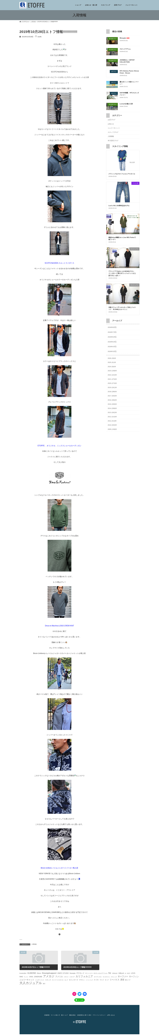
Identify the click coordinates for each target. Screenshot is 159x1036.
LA (125, 973)
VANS (31, 976)
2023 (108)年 (112, 371)
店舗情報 (46, 1015)
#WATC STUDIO (63, 973)
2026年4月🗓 (112, 347)
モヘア (107, 980)
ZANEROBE (38, 976)
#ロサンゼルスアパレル (100, 973)
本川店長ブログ (113, 140)
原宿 (122, 980)
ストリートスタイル (57, 980)
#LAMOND (31, 973)
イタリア (72, 976)
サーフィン (134, 976)
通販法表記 (72, 1015)
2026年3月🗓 (112, 351)
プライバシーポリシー (99, 1015)
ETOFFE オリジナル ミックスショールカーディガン (59, 446)
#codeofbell (22, 973)
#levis (39, 973)
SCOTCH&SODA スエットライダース (59, 263)
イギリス (66, 976)
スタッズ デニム (125, 49)
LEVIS (133, 973)
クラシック (114, 976)
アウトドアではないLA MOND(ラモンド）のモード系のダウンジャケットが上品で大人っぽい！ (122, 273)
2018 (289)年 (112, 392)
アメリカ (59, 977)
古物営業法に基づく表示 (84, 1015)
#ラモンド (80, 973)
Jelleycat (114, 973)
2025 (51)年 (112, 362)
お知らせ (111, 124)
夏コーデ (127, 980)
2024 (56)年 (112, 366)
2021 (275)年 (112, 379)
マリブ (102, 980)
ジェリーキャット (114, 128)
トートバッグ (89, 979)
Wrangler (125, 38)
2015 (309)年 (112, 404)
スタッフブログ (113, 132)
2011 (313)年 (112, 421)
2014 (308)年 (112, 408)
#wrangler (73, 973)
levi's (128, 973)
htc (109, 973)
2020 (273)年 (112, 383)
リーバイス (114, 980)
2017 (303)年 (112, 396)
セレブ (66, 979)
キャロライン (106, 976)
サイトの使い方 (55, 1015)
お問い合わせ (111, 1015)
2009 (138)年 (112, 429)
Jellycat (121, 973)
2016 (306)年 (112, 400)
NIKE (21, 976)
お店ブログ (111, 120)
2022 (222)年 (112, 375)
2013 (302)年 (112, 412)
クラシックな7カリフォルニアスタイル (121, 174)
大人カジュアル (30, 982)
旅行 (44, 983)
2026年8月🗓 (112, 327)
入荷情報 (34, 944)
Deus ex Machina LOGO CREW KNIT (59, 626)
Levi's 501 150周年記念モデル (118, 205)
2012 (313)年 (112, 417)
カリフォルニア (84, 976)
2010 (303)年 (112, 425)
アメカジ (48, 976)
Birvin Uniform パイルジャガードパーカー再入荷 (59, 868)
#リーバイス (89, 973)
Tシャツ (26, 976)
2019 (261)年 (112, 387)
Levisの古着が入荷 (126, 104)
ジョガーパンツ (39, 980)
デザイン (82, 980)
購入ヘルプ (64, 1015)
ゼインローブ (73, 980)
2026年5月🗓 (112, 342)
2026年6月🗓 (112, 337)
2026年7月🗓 (112, 332)
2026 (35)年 (112, 358)
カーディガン (98, 976)
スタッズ (48, 980)
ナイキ (96, 980)
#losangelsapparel (49, 973)
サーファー (123, 976)
